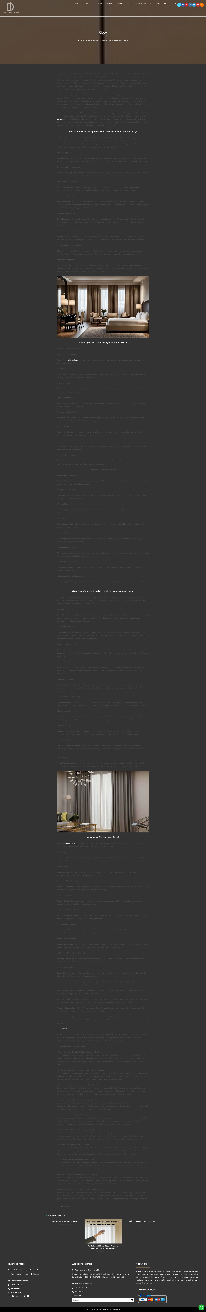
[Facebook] (183, 5)
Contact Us (167, 4)
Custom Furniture (143, 4)
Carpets (87, 4)
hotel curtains (71, 843)
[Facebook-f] (9, 1296)
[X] (179, 5)
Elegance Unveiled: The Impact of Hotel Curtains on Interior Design (107, 40)
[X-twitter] (13, 1296)
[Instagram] (190, 5)
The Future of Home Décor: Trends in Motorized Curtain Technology (103, 1247)
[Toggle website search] (175, 4)
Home (77, 4)
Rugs (120, 4)
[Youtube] (198, 5)
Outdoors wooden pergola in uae (141, 1221)
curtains (60, 119)
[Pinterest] (186, 5)
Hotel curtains (72, 360)
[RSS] (202, 5)
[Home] (78, 40)
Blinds (129, 4)
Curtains (98, 4)
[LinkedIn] (194, 5)
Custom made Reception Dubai (64, 1221)
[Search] (132, 1300)
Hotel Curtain (65, 1207)
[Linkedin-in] (17, 1296)
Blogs (158, 4)
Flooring (110, 4)
